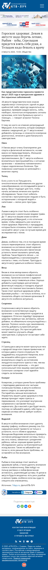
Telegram (28, 492)
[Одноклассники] (29, 506)
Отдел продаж (24, 530)
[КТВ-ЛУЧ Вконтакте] (20, 541)
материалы (6, 548)
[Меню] (42, 6)
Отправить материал (24, 536)
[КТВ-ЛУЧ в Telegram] (32, 541)
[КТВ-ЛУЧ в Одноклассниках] (24, 541)
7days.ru (16, 485)
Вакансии (24, 533)
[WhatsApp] (22, 506)
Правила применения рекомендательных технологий (16, 559)
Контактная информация (24, 528)
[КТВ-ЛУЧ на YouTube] (27, 541)
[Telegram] (18, 506)
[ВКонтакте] (25, 506)
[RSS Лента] (16, 541)
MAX (40, 492)
